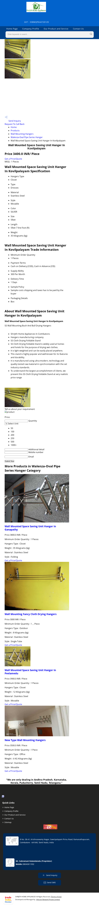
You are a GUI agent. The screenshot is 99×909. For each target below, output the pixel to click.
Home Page (12, 28)
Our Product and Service (56, 28)
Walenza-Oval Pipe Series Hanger (27, 137)
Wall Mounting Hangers (22, 133)
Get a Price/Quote (13, 158)
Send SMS (51, 882)
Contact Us (78, 28)
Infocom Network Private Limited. (48, 899)
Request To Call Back (14, 124)
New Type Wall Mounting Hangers (25, 740)
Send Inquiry (14, 120)
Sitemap (7, 822)
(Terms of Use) (56, 897)
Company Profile (30, 28)
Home (14, 127)
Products (15, 130)
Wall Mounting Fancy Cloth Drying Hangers (30, 614)
